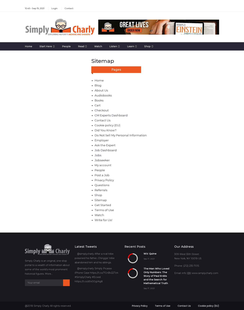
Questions (102, 185)
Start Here (46, 46)
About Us (101, 90)
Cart (98, 105)
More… (49, 273)
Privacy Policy (104, 180)
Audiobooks (103, 95)
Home (28, 46)
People (66, 46)
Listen (113, 46)
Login (54, 8)
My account (103, 165)
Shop (147, 46)
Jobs (98, 155)
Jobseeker (102, 160)
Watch (98, 46)
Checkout (102, 110)
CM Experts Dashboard (111, 115)
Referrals (101, 190)
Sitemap (101, 200)
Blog (98, 85)
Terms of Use (104, 210)
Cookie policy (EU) (107, 125)
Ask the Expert (105, 145)
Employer (102, 140)
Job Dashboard (106, 150)
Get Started (103, 205)
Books (99, 100)
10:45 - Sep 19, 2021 (34, 8)
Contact (69, 8)
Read (81, 46)
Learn (130, 46)
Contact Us (103, 120)
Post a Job (102, 175)
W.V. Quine (150, 253)
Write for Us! (103, 220)
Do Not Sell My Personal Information (121, 135)
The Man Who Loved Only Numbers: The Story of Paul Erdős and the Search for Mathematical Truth (156, 276)
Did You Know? (105, 130)
